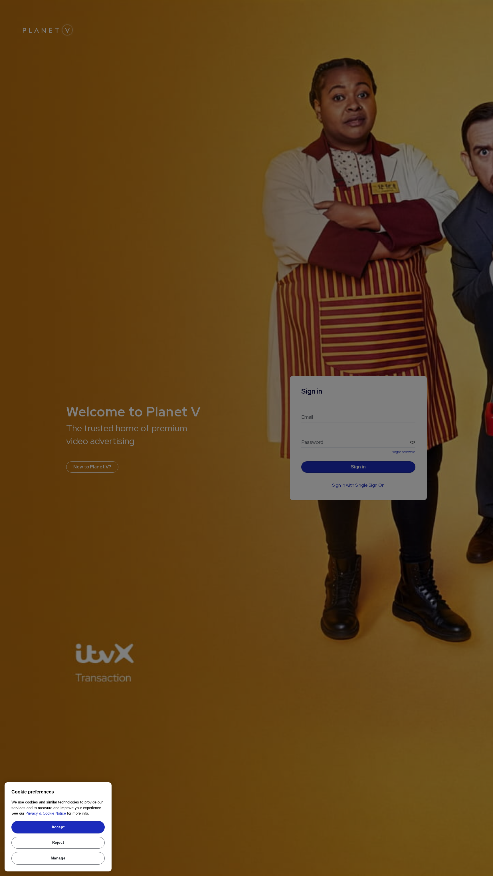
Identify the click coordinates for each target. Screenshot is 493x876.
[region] (58, 826)
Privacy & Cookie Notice (45, 813)
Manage (58, 858)
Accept (58, 827)
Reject (58, 842)
